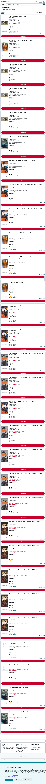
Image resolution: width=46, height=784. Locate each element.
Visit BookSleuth (19, 751)
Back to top (23, 756)
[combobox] (24, 4)
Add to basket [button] (23, 36)
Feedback (45, 279)
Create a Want (5, 750)
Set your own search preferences (35, 750)
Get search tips (34, 745)
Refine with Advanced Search (8, 9)
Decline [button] (17, 779)
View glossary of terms (36, 747)
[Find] (44, 4)
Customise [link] (27, 779)
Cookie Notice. (15, 775)
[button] (42, 33)
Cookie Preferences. (26, 773)
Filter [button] (3, 12)
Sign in (41, 1)
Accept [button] (9, 779)
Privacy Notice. (13, 776)
